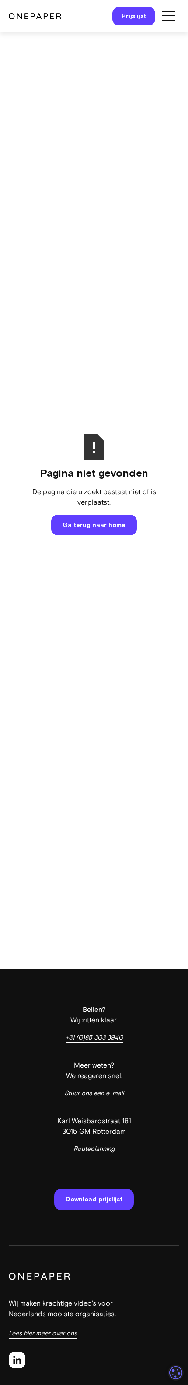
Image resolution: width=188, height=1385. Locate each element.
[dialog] (176, 1373)
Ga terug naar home (94, 524)
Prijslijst (134, 15)
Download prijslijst (94, 1199)
